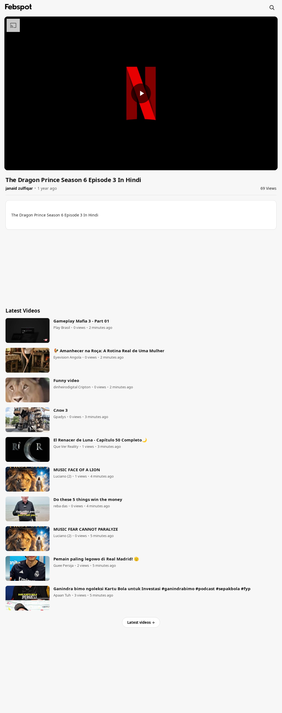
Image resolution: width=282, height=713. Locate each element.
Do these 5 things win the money (87, 499)
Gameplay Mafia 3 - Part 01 (81, 321)
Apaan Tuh (62, 595)
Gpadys (59, 416)
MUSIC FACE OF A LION (76, 469)
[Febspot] (18, 7)
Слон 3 (60, 410)
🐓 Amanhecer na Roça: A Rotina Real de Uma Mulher (108, 350)
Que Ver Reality (65, 446)
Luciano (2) (62, 476)
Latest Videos (23, 310)
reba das (60, 506)
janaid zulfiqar (19, 188)
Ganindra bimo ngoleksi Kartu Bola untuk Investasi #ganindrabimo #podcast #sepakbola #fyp (152, 588)
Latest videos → (141, 622)
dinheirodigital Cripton (72, 387)
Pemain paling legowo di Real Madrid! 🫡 (96, 559)
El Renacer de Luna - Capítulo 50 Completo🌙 (100, 440)
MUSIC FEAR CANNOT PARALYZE (85, 529)
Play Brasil (61, 327)
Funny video (66, 380)
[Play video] (141, 93)
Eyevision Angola (67, 357)
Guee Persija (63, 565)
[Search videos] (272, 7)
